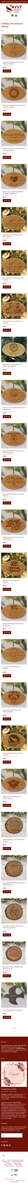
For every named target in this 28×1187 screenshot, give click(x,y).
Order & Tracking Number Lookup (15, 1160)
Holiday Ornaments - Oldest (11, 20)
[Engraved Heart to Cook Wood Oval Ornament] (14, 306)
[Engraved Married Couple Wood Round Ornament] (14, 824)
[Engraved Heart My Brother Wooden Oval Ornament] (14, 220)
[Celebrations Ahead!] (14, 1074)
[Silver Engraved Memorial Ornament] (14, 995)
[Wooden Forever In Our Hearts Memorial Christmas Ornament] (14, 133)
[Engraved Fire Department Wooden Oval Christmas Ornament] (14, 90)
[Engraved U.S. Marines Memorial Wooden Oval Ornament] (14, 349)
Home (2, 20)
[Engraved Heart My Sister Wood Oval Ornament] (14, 263)
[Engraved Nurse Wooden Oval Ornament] (14, 565)
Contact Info (8, 1163)
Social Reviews (18, 1164)
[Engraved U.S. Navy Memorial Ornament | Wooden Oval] (14, 392)
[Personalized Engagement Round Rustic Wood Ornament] (14, 867)
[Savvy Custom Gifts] (14, 8)
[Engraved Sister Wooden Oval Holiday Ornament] (14, 479)
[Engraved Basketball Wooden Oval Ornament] (14, 738)
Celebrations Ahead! (8, 1089)
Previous (14, 1028)
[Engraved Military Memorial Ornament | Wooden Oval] (14, 608)
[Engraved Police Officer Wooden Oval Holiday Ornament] (14, 436)
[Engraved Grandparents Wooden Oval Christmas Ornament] (14, 47)
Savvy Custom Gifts (10, 1179)
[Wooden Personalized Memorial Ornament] (14, 651)
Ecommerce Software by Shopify (17, 1181)
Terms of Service (8, 1164)
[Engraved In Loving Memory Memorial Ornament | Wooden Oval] (14, 176)
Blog (3, 1160)
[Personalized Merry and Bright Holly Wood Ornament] (14, 953)
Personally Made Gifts (8, 65)
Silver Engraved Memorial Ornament (13, 1010)
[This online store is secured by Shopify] (14, 1176)
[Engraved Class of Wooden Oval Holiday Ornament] (14, 781)
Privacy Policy (17, 1163)
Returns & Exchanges (17, 1161)
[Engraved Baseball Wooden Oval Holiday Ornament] (14, 695)
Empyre (18, 1180)
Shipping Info (6, 1161)
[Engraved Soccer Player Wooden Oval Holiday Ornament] (14, 522)
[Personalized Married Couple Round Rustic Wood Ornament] (14, 911)
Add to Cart (7, 71)
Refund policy (19, 1166)
